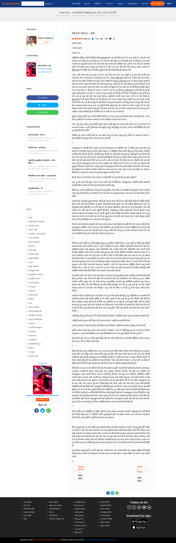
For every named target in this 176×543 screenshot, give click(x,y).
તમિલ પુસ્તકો (79, 515)
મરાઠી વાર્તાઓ (104, 509)
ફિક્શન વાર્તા (34, 225)
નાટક (31, 262)
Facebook (43, 98)
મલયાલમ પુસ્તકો (81, 525)
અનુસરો (46, 42)
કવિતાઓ (32, 250)
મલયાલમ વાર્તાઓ (106, 519)
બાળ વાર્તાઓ (34, 238)
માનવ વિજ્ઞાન (34, 283)
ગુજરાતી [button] (48, 4)
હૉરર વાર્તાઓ (34, 307)
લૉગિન (169, 3)
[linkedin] (149, 507)
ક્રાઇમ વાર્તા (33, 356)
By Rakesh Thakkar (45, 69)
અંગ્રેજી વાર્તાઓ (105, 512)
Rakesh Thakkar (44, 38)
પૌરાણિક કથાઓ (35, 315)
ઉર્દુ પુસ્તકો (78, 532)
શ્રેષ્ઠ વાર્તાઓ (53, 502)
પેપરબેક (109, 3)
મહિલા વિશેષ (34, 258)
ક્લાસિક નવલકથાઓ (37, 234)
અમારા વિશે (76, 3)
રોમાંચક (32, 323)
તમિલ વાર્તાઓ (105, 522)
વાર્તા (30, 217)
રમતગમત (33, 335)
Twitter (43, 105)
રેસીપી (31, 299)
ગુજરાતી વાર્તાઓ (105, 505)
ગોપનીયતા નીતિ (28, 509)
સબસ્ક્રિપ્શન (133, 3)
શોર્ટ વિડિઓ (53, 515)
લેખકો (51, 512)
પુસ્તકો (87, 3)
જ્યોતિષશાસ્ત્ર (35, 344)
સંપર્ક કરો (144, 3)
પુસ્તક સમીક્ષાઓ (35, 319)
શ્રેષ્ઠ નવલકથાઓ (55, 505)
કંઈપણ (31, 352)
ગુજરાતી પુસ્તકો (80, 509)
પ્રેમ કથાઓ (33, 266)
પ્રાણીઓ (32, 340)
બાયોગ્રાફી (33, 295)
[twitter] (139, 507)
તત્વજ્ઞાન (32, 287)
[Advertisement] (42, 434)
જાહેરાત (121, 3)
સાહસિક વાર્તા (34, 278)
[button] (42, 3)
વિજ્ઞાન (31, 348)
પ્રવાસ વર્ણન (34, 254)
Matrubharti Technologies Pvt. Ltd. (47, 540)
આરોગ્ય (32, 291)
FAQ (25, 519)
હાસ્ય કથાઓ (34, 242)
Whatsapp (43, 112)
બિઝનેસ (32, 331)
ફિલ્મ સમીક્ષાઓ (35, 311)
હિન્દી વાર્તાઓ (105, 502)
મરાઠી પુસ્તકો (79, 512)
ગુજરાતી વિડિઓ (54, 509)
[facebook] (129, 507)
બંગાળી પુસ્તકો (80, 522)
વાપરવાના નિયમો (29, 512)
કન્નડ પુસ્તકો (79, 529)
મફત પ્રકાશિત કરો (158, 3)
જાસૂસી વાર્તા (34, 270)
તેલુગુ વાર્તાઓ (104, 525)
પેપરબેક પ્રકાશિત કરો (56, 519)
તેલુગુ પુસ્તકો (79, 519)
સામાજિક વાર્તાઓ (36, 274)
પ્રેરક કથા (33, 230)
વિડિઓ (98, 3)
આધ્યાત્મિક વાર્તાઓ (36, 221)
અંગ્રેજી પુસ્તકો (80, 502)
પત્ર (30, 303)
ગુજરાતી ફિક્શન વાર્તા (45, 72)
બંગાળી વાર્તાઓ (105, 515)
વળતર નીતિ (27, 515)
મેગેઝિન (32, 246)
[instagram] (134, 507)
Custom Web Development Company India (100, 540)
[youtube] (144, 507)
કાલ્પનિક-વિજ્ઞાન (35, 327)
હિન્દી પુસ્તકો (79, 505)
